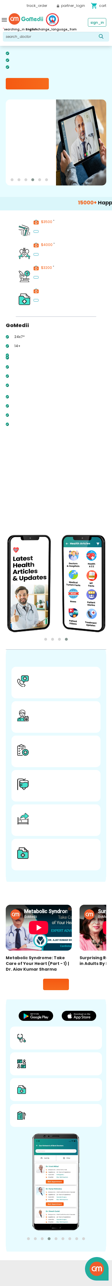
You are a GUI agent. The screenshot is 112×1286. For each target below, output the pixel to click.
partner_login (72, 5)
